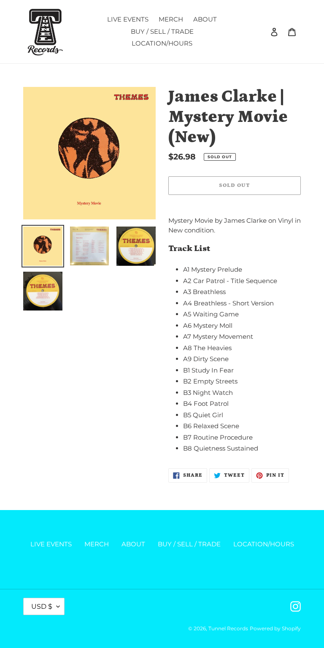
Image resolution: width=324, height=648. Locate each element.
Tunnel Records (228, 628)
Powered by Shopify (275, 628)
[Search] (262, 31)
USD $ (41, 606)
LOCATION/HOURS (263, 544)
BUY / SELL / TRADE (189, 544)
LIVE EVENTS (51, 544)
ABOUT (133, 544)
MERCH (96, 544)
